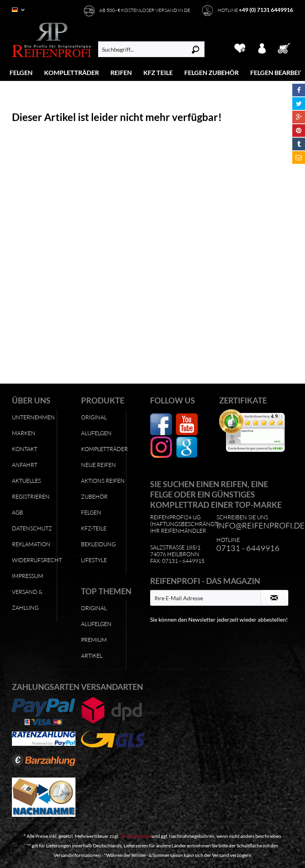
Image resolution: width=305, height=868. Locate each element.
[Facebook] (298, 90)
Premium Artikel (94, 647)
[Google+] (298, 117)
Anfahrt (24, 464)
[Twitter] (298, 103)
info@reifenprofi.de (260, 525)
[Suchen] (196, 49)
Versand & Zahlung (27, 599)
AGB (17, 512)
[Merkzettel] (239, 47)
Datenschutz (32, 528)
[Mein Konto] (262, 47)
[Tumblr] (298, 144)
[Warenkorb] (284, 47)
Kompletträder (103, 449)
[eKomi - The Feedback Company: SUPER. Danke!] (251, 430)
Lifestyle (94, 560)
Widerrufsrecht (34, 560)
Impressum (27, 575)
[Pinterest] (298, 130)
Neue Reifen (98, 464)
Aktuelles (26, 480)
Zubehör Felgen (94, 504)
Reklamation (31, 544)
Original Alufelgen (96, 425)
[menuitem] (21, 72)
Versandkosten (135, 836)
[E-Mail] (298, 157)
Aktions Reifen (103, 480)
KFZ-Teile (93, 528)
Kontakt (24, 449)
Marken (23, 433)
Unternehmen (33, 417)
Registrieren (31, 496)
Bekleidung (98, 544)
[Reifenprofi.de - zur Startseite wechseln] (51, 40)
